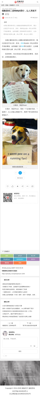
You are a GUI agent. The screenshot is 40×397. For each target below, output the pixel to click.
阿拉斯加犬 (6, 259)
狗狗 (22, 43)
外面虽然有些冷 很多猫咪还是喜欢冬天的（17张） (17, 311)
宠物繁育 (17, 372)
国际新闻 (28, 364)
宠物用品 (5, 372)
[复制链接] (27, 186)
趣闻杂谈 (28, 372)
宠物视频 (5, 366)
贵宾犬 (33, 259)
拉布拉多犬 (20, 259)
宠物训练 (17, 369)
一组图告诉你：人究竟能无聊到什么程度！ (15, 292)
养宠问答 (17, 366)
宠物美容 (28, 369)
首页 (2, 5)
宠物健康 (5, 369)
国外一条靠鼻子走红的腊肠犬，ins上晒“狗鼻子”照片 (18, 308)
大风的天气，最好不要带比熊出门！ (13, 314)
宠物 (6, 5)
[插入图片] (34, 346)
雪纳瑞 (7, 263)
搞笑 (6, 255)
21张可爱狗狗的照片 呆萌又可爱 (12, 306)
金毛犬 (20, 255)
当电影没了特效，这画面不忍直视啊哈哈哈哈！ (16, 286)
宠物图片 (12, 5)
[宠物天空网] (19, 2)
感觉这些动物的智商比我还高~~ (12, 284)
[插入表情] (31, 346)
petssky (8, 268)
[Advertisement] (20, 229)
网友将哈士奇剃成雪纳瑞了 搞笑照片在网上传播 (16, 316)
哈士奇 (33, 255)
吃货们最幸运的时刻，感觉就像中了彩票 (14, 289)
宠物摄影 (17, 364)
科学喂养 (28, 366)
